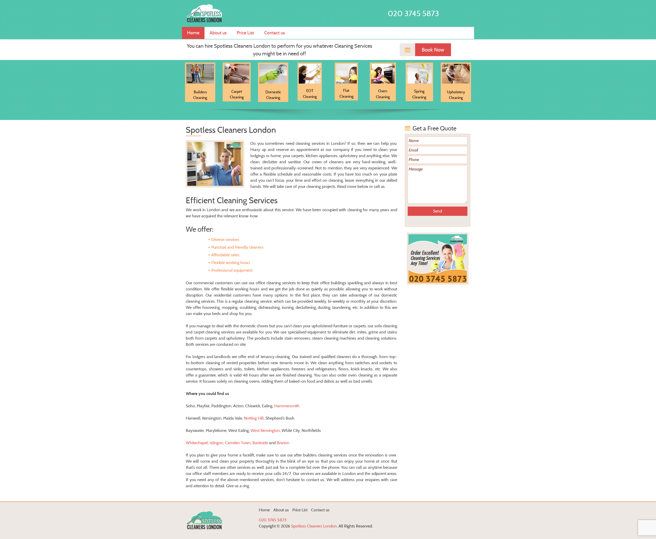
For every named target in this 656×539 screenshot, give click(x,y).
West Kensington (265, 430)
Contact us (274, 33)
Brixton (283, 442)
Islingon (216, 442)
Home (193, 33)
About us (218, 33)
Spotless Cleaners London (314, 526)
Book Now (433, 50)
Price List (245, 33)
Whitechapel (197, 442)
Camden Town (238, 442)
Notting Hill (254, 418)
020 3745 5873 (413, 13)
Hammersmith (287, 405)
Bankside (260, 442)
